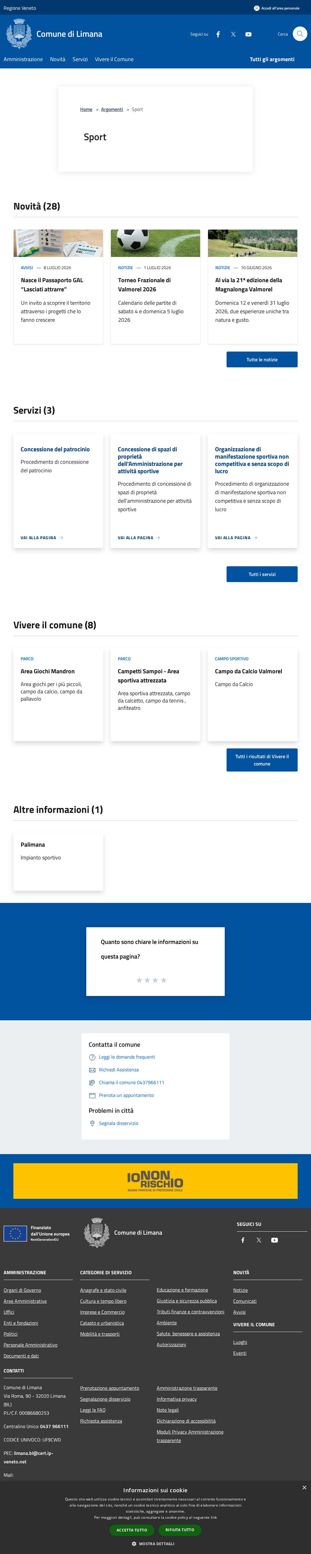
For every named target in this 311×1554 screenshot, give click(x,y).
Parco (27, 658)
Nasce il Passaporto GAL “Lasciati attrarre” (52, 284)
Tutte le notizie (262, 359)
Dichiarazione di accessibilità (186, 1420)
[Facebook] (216, 33)
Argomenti (112, 109)
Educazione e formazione (182, 1289)
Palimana (33, 844)
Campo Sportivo (231, 658)
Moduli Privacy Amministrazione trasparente (190, 1436)
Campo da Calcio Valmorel (248, 671)
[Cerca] (300, 33)
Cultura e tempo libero (103, 1301)
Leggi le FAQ (93, 1410)
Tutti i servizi (262, 574)
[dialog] (155, 1517)
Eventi (240, 1353)
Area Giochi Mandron (48, 671)
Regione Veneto (20, 8)
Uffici (9, 1312)
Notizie (125, 267)
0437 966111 (54, 1426)
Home (86, 109)
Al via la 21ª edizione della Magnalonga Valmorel (248, 284)
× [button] (304, 1488)
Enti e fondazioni (21, 1323)
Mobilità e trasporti (100, 1333)
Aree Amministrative (25, 1301)
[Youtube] (246, 33)
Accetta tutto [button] (132, 1530)
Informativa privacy (177, 1399)
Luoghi (240, 1342)
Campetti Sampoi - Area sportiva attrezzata (148, 675)
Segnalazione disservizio (105, 1399)
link (214, 1517)
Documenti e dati (21, 1355)
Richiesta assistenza (101, 1420)
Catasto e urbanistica (102, 1323)
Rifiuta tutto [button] (180, 1529)
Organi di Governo (22, 1290)
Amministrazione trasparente (187, 1388)
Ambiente (167, 1322)
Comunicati (245, 1301)
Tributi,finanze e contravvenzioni (190, 1311)
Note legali (168, 1410)
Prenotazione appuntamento (109, 1388)
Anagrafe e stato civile (103, 1290)
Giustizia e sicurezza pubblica (187, 1300)
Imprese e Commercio (102, 1312)
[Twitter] (231, 33)
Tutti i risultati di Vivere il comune (262, 760)
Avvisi (27, 267)
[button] (155, 1544)
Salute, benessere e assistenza (188, 1333)
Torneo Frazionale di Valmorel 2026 (144, 284)
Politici (11, 1333)
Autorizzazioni (171, 1344)
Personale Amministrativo (30, 1344)
